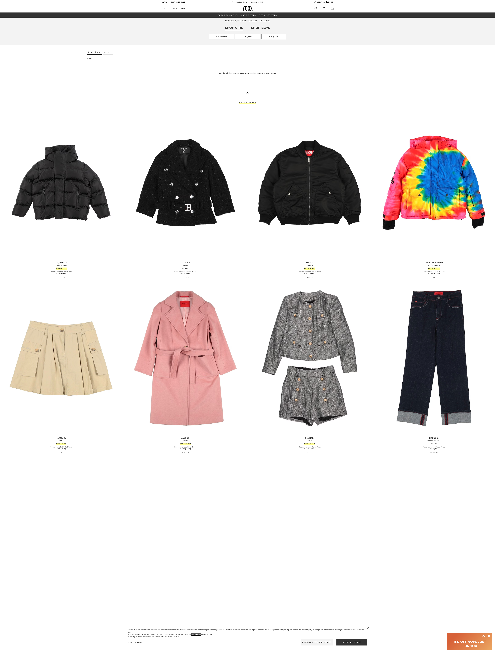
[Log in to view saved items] (324, 8)
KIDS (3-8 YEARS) (248, 15)
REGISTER (321, 2)
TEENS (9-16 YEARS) (268, 15)
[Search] (315, 8)
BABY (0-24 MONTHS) (228, 15)
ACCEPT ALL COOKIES (352, 642)
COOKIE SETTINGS (135, 642)
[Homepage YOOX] (247, 8)
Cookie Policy (196, 634)
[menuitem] (165, 8)
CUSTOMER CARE (178, 2)
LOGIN (329, 2)
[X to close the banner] (368, 628)
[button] (247, 93)
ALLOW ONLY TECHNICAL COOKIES (316, 642)
